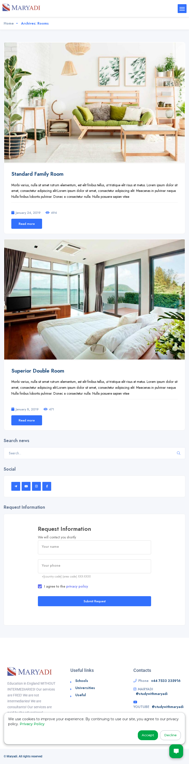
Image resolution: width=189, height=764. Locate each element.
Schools (81, 680)
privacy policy (77, 586)
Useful (80, 694)
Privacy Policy (32, 724)
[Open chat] (176, 751)
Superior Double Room (37, 371)
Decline (170, 735)
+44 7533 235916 (166, 680)
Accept (148, 735)
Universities (85, 687)
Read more (27, 223)
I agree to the (66, 586)
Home (9, 23)
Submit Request (95, 601)
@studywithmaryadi (152, 693)
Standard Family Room (37, 174)
